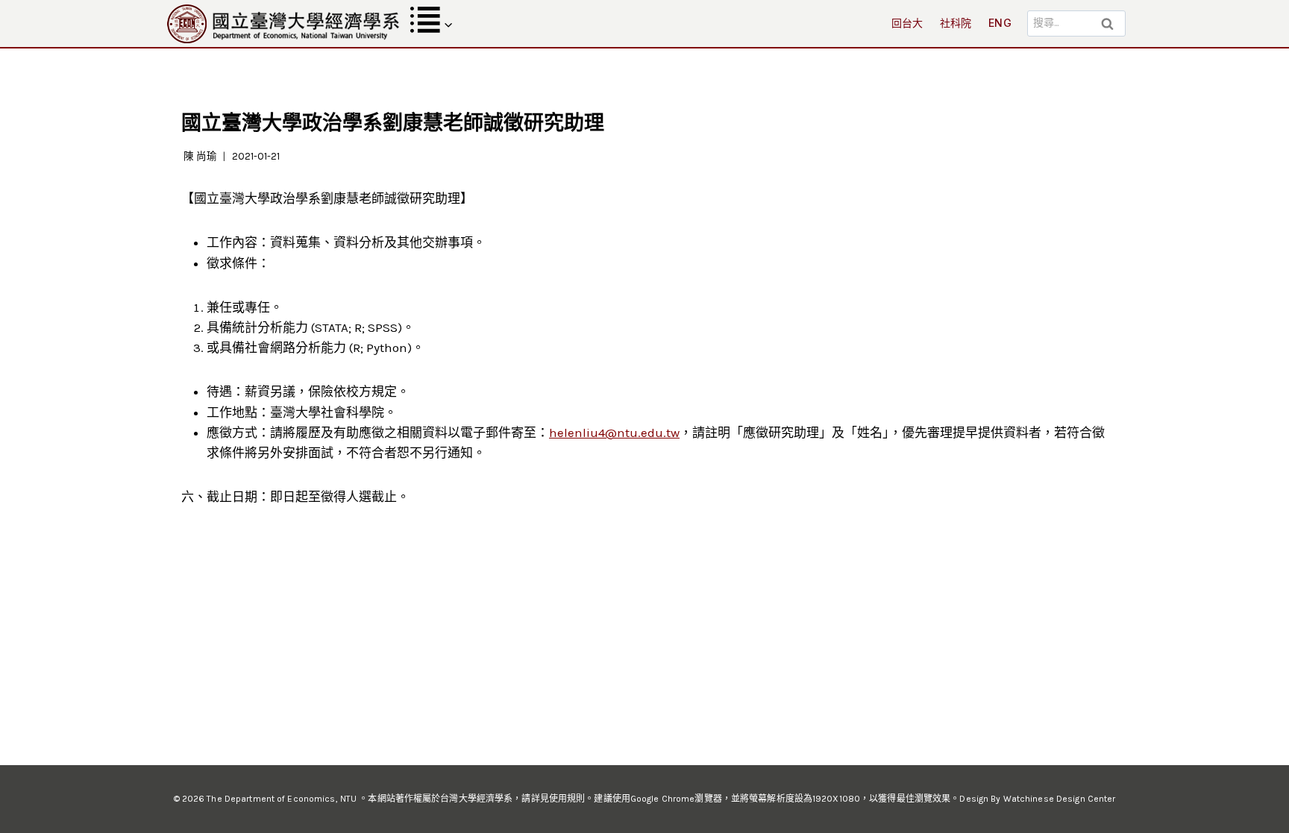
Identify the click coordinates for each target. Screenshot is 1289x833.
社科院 (956, 22)
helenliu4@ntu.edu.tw (614, 432)
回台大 (907, 22)
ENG (1000, 22)
